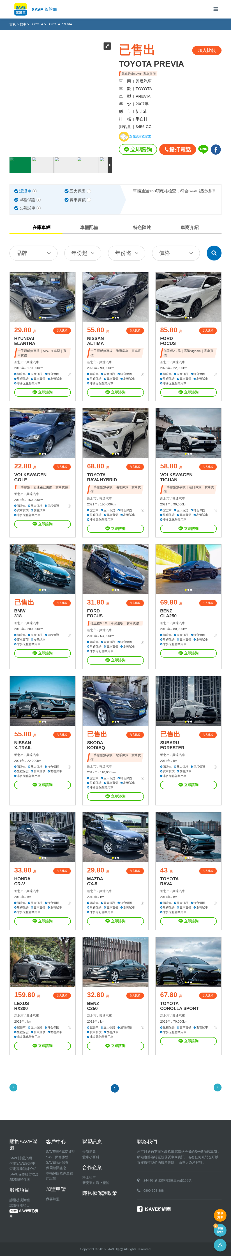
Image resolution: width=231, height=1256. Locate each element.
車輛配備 (89, 227)
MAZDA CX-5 (95, 881)
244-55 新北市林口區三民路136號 (167, 1180)
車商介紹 (190, 227)
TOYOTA (36, 24)
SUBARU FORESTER (172, 745)
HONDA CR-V (22, 881)
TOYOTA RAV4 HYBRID (102, 477)
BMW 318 (19, 613)
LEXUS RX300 (21, 1006)
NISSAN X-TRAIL (23, 745)
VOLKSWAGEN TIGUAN (176, 477)
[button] (40, 318)
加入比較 (62, 330)
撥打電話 (180, 149)
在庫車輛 (41, 227)
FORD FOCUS (168, 341)
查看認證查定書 (140, 136)
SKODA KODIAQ (96, 745)
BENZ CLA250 (168, 613)
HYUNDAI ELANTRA (24, 341)
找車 (23, 24)
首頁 (12, 24)
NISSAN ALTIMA (95, 341)
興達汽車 (32, 362)
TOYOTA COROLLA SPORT (179, 1006)
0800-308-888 (153, 1190)
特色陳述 (142, 227)
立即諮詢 (141, 149)
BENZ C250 (93, 1006)
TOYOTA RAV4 (169, 881)
